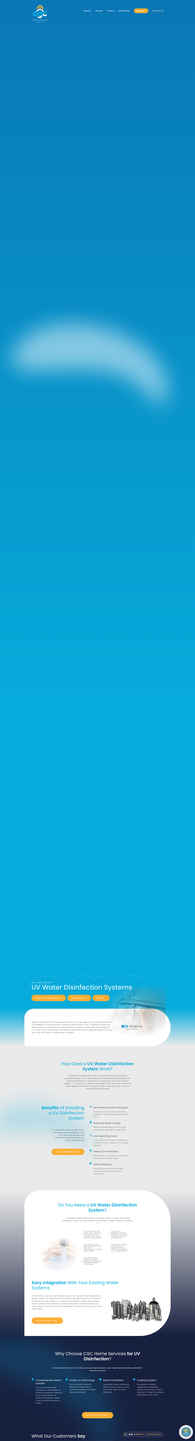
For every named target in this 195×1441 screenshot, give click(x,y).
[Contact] (186, 1432)
